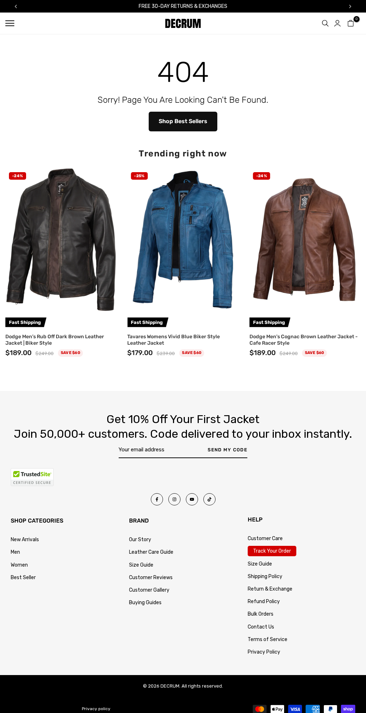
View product (61, 302)
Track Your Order (272, 551)
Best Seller (23, 577)
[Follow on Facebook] (157, 499)
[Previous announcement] (16, 6)
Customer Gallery (149, 590)
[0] (350, 23)
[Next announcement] (350, 6)
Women (19, 565)
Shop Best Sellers (183, 121)
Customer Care (265, 538)
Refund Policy (264, 601)
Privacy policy (96, 708)
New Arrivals (25, 540)
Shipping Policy (265, 576)
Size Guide (141, 565)
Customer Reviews (151, 577)
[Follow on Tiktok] (209, 499)
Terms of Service (267, 639)
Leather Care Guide (151, 552)
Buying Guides (145, 603)
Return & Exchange (270, 589)
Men (15, 552)
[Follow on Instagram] (174, 499)
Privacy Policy (264, 652)
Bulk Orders (260, 614)
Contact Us (261, 627)
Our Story (140, 540)
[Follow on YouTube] (192, 499)
